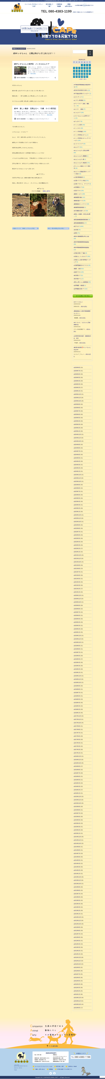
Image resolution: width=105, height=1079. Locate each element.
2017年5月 (77, 739)
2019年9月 (77, 645)
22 (82, 73)
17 (87, 70)
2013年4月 (77, 903)
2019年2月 (77, 669)
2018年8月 (77, 689)
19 (74, 73)
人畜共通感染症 (78, 177)
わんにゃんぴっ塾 (79, 159)
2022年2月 (77, 548)
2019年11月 (77, 639)
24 (87, 73)
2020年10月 (77, 602)
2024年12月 (77, 434)
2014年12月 (77, 836)
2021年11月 (77, 558)
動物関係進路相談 (79, 207)
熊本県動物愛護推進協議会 (81, 247)
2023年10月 (77, 481)
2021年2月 (77, 588)
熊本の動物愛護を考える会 (81, 236)
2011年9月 (77, 967)
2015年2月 (77, 830)
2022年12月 (77, 515)
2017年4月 (77, 743)
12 (74, 70)
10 (87, 68)
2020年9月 (77, 605)
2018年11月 (77, 679)
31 (87, 76)
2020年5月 (77, 618)
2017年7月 (77, 732)
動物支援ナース (78, 200)
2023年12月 (77, 474)
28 (79, 76)
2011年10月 (77, 964)
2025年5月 (77, 417)
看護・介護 (77, 268)
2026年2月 (77, 387)
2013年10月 (77, 883)
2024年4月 (77, 461)
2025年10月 (77, 401)
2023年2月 (77, 508)
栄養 (75, 233)
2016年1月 (77, 793)
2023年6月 (77, 494)
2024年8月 (77, 448)
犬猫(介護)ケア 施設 (79, 253)
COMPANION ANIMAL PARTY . (51, 1077)
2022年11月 (77, 518)
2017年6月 (77, 736)
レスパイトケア (78, 143)
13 (76, 70)
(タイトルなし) (78, 302)
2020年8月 (77, 608)
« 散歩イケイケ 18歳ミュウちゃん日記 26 (25, 228)
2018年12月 (77, 675)
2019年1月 (77, 672)
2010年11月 (77, 1001)
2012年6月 (77, 937)
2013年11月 (77, 880)
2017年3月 (77, 746)
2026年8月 (77, 367)
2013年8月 (77, 890)
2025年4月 (77, 421)
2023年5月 (77, 498)
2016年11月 (77, 759)
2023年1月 (77, 511)
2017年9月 (77, 726)
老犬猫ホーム (78, 278)
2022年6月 (77, 535)
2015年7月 (77, 813)
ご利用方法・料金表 (72, 1066)
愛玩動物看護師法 (79, 223)
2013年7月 (77, 893)
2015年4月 (77, 823)
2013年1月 (77, 913)
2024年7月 (77, 451)
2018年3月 (77, 706)
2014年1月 (77, 873)
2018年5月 (77, 699)
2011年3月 (77, 987)
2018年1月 (77, 712)
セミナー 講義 (78, 109)
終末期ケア (77, 275)
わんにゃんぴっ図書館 (80, 156)
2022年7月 (77, 531)
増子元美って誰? (60, 1066)
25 (89, 73)
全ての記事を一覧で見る (83, 296)
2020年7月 (77, 612)
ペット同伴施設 (78, 131)
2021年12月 (77, 555)
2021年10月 (77, 562)
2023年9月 (77, 484)
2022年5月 (77, 538)
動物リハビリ (78, 194)
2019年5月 (77, 659)
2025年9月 (77, 404)
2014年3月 (77, 867)
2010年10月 (77, 1004)
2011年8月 (77, 970)
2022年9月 (77, 525)
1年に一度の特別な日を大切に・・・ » (58, 228)
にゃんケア (77, 112)
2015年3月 (77, 826)
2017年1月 (77, 753)
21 (79, 73)
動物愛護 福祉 (78, 197)
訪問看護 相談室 (79, 285)
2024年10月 (77, 441)
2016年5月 (77, 779)
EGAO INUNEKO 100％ (80, 90)
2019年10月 (77, 642)
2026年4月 (77, 381)
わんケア (76, 147)
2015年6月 (77, 816)
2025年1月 (77, 431)
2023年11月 (77, 478)
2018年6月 (77, 696)
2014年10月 (77, 843)
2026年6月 (77, 374)
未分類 (76, 229)
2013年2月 (77, 910)
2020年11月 (77, 598)
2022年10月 (77, 521)
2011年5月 (77, 980)
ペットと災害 (78, 124)
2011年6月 (77, 977)
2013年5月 (77, 900)
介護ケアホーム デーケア (81, 184)
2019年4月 (77, 662)
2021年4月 (77, 582)
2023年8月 (77, 488)
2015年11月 (77, 799)
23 (84, 73)
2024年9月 (77, 444)
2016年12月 (77, 756)
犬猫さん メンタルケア (19, 48)
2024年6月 (77, 454)
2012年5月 (77, 940)
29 (82, 76)
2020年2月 (77, 629)
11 (89, 68)
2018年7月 (77, 692)
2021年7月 (77, 572)
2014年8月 (77, 850)
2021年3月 (77, 585)
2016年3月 (77, 786)
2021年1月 (77, 592)
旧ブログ (76, 226)
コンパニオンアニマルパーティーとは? (43, 1066)
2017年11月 (77, 719)
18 (89, 70)
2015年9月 (77, 806)
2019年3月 (77, 665)
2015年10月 (77, 803)
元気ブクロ (77, 190)
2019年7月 (77, 652)
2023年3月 (77, 505)
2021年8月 (77, 568)
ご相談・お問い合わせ (40, 1069)
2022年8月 (77, 528)
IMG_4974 (46, 191)
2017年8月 (77, 729)
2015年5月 (77, 820)
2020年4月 (77, 622)
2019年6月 (77, 655)
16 (84, 70)
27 (76, 76)
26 (74, 76)
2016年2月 (77, 789)
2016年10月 (77, 763)
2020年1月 (77, 632)
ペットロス (77, 128)
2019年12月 (77, 635)
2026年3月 (77, 384)
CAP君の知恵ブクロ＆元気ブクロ (64, 1069)
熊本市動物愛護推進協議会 (81, 242)
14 (79, 70)
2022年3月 (77, 545)
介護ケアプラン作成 (79, 180)
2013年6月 (77, 897)
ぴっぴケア (77, 121)
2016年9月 (77, 766)
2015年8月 (77, 810)
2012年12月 (77, 917)
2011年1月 (77, 994)
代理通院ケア (78, 187)
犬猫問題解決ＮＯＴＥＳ (81, 265)
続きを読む (84, 306)
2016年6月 (77, 776)
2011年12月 (77, 957)
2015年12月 (77, 796)
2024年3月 (77, 464)
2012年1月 (77, 954)
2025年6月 (77, 414)
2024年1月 (77, 471)
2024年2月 (77, 468)
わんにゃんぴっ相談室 (80, 162)
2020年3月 (77, 625)
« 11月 (81, 79)
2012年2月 (77, 950)
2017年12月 (77, 716)
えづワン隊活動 (78, 100)
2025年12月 (77, 394)
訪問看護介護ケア (79, 288)
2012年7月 (77, 934)
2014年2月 (77, 870)
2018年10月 (77, 682)
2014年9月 (77, 846)
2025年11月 (77, 397)
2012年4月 (77, 944)
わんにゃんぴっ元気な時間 (81, 150)
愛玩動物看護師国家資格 (81, 219)
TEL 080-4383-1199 (56, 11)
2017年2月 (77, 749)
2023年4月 (77, 501)
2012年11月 (77, 920)
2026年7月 (77, 370)
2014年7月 (77, 853)
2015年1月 (77, 833)
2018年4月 (77, 702)
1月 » (84, 79)
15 (82, 70)
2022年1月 (77, 551)
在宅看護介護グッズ (79, 210)
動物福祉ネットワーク (80, 204)
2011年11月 (77, 960)
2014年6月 (77, 857)
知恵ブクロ (77, 272)
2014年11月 (77, 840)
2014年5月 (77, 860)
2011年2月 (77, 991)
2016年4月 (77, 783)
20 (76, 73)
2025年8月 (77, 407)
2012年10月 (77, 924)
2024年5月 (77, 458)
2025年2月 (77, 427)
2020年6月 (77, 615)
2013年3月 (77, 907)
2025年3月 (77, 424)
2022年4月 (77, 541)
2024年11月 (77, 437)
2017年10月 (77, 722)
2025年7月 (77, 411)
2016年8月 (77, 769)
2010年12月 (77, 997)
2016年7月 (77, 773)
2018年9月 (77, 686)
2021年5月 (77, 578)
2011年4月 (77, 984)
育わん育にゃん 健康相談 (81, 282)
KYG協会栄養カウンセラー (81, 93)
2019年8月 (77, 649)
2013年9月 (77, 887)
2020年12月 (77, 595)
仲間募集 (51, 1069)
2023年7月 (77, 491)
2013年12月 (77, 877)
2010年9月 (77, 1007)
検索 (90, 53)
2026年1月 (77, 391)
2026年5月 (77, 377)
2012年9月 (77, 927)
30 (84, 76)
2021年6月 (77, 575)
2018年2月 (77, 709)
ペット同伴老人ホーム (80, 135)
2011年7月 (77, 974)
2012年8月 (77, 930)
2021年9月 (77, 565)
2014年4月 (77, 863)
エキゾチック (78, 97)
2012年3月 (77, 947)
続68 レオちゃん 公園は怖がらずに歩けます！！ (34, 53)
